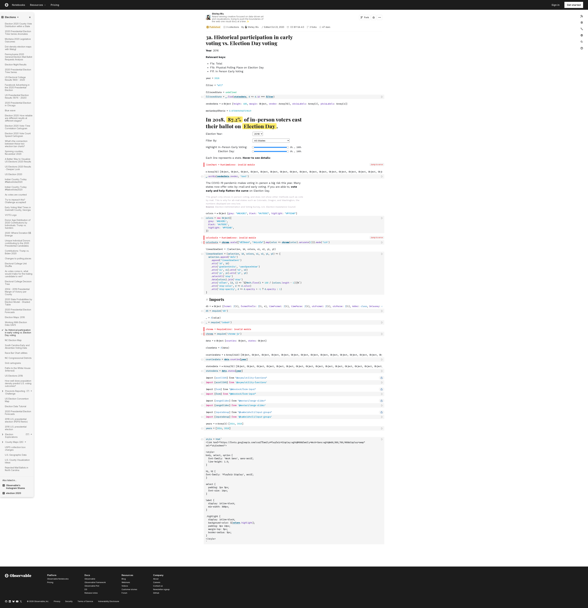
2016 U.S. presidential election (15, 428)
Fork (366, 17)
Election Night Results (15, 64)
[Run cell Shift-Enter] (382, 97)
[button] (202, 33)
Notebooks (18, 4)
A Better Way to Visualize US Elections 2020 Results (18, 160)
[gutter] (102, 53)
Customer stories (129, 589)
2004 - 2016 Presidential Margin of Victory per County (17, 292)
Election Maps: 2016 (15, 317)
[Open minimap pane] (581, 29)
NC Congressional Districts (18, 358)
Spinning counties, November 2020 (14, 152)
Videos (125, 586)
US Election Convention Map (17, 400)
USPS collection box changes (15, 448)
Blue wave (10, 110)
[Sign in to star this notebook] (373, 17)
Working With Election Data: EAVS (16, 323)
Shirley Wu (218, 13)
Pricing (55, 4)
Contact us (158, 586)
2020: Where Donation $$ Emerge (18, 234)
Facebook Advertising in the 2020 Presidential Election (17, 87)
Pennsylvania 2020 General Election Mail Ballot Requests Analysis (18, 57)
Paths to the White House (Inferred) (17, 369)
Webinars (126, 582)
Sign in (556, 4)
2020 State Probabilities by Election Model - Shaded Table (18, 302)
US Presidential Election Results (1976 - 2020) (17, 96)
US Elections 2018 (14, 375)
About (155, 579)
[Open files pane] (581, 16)
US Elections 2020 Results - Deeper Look (18, 168)
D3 (86, 589)
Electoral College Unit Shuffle (16, 264)
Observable (90, 579)
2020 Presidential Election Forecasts (18, 310)
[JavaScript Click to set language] (202, 96)
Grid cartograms (13, 363)
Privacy (57, 601)
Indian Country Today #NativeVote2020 (16, 180)
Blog (124, 579)
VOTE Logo (11, 215)
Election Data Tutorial (15, 406)
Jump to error (377, 164)
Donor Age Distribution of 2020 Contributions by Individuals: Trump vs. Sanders (17, 224)
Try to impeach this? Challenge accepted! (15, 201)
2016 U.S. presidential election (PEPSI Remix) (16, 420)
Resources (36, 4)
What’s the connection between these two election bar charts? (16, 144)
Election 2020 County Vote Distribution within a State (18, 25)
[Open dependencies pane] (581, 35)
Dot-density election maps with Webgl (18, 48)
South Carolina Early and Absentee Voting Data (17, 346)
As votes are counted (16, 194)
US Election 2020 (13, 174)
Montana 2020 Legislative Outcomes (18, 40)
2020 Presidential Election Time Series (18, 70)
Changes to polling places (18, 258)
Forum (124, 593)
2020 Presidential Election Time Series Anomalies (18, 32)
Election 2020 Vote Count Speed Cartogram (18, 134)
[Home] (18, 584)
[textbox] (294, 97)
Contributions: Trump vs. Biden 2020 (17, 252)
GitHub (156, 593)
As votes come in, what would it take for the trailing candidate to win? (18, 274)
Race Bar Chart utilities (16, 353)
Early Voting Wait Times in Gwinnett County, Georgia (18, 208)
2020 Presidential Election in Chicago (18, 104)
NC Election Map (13, 340)
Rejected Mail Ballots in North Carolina (16, 468)
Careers (156, 582)
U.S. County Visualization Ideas (17, 461)
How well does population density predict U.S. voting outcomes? (18, 383)
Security (69, 601)
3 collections (232, 27)
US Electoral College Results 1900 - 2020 (15, 78)
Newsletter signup (161, 589)
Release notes (91, 593)
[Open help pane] (581, 48)
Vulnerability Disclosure (108, 601)
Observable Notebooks (58, 579)
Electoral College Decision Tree (18, 282)
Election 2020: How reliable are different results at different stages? (18, 118)
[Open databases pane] (581, 22)
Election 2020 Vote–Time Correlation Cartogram (17, 127)
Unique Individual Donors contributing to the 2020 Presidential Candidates (17, 243)
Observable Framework (95, 582)
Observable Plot (92, 586)
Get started (574, 4)
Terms (85, 601)
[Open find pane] (581, 41)
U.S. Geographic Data (15, 455)
